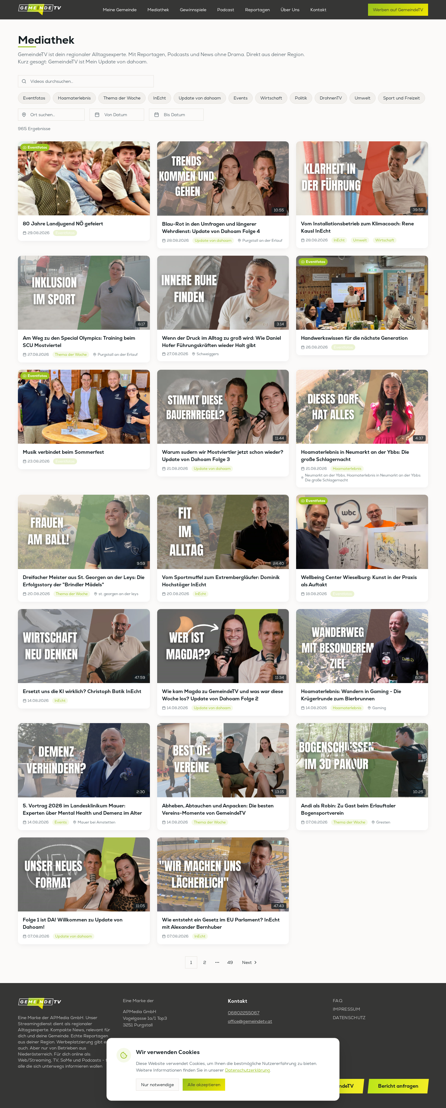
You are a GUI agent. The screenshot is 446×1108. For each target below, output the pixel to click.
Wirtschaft (271, 98)
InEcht (159, 98)
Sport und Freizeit (401, 98)
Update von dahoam (200, 98)
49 (230, 962)
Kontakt (318, 9)
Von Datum (115, 114)
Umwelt (362, 98)
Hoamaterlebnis (74, 98)
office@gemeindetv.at (250, 1021)
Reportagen (257, 9)
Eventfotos (34, 98)
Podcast (225, 9)
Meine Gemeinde (120, 9)
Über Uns (290, 9)
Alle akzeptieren (204, 1084)
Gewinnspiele (193, 9)
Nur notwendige (157, 1084)
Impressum (346, 1009)
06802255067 (243, 1012)
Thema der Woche (121, 98)
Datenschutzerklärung (247, 1070)
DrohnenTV (331, 98)
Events (241, 98)
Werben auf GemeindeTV (398, 9)
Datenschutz (349, 1017)
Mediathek (158, 9)
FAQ (337, 1000)
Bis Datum (174, 114)
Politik (301, 98)
